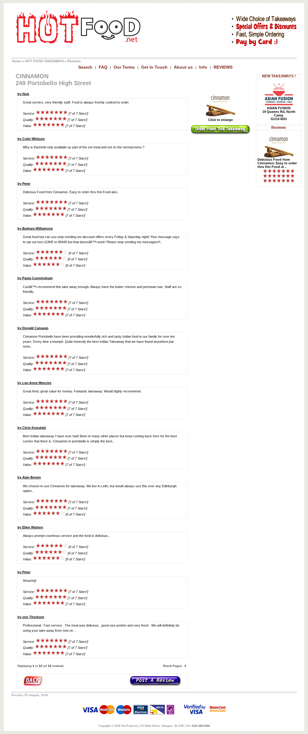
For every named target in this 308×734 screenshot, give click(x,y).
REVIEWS (223, 67)
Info (203, 67)
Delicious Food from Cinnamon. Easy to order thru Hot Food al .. (277, 163)
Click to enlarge (220, 120)
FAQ (103, 67)
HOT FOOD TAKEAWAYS (44, 61)
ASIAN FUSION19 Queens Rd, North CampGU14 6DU (278, 113)
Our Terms (124, 67)
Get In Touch (154, 67)
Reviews (74, 61)
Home (16, 61)
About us (183, 67)
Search (85, 67)
